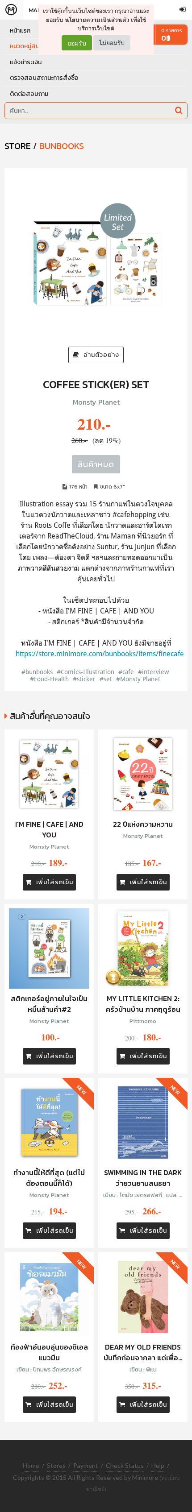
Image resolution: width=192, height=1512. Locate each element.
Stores (56, 1465)
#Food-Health (49, 679)
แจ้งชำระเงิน (26, 62)
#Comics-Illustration (85, 671)
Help (157, 1465)
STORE (17, 146)
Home (31, 1465)
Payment (85, 1465)
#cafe (126, 671)
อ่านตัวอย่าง (101, 355)
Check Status (125, 1465)
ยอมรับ (76, 42)
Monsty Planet (96, 402)
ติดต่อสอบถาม (29, 94)
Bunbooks (61, 146)
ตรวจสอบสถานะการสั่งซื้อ (44, 78)
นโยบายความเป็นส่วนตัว (97, 20)
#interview (153, 671)
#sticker (84, 679)
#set (106, 679)
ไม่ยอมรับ (112, 42)
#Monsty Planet (138, 679)
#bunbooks (37, 671)
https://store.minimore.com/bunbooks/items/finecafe (100, 653)
